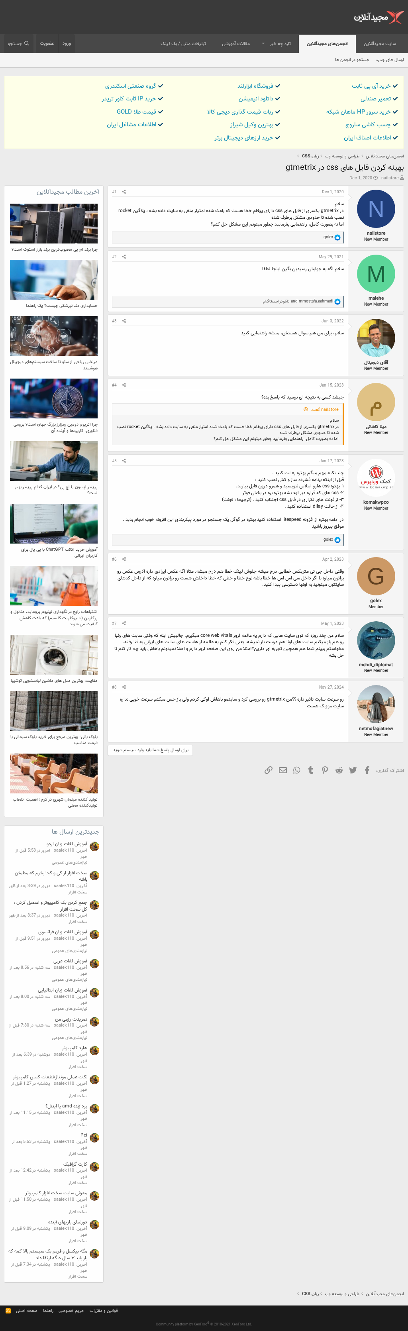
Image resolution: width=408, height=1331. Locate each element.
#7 (114, 624)
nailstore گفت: (325, 409)
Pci (83, 1135)
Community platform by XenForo (204, 1324)
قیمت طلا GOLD (136, 112)
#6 (114, 560)
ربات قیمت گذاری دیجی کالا (240, 112)
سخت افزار (78, 892)
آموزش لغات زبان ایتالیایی (62, 990)
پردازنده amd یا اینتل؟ (66, 1106)
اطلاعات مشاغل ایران (131, 125)
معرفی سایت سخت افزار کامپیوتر (56, 1193)
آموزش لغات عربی (70, 961)
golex (376, 601)
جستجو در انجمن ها (352, 60)
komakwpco (376, 502)
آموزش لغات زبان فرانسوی (62, 932)
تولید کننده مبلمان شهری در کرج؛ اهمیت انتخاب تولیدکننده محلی (55, 802)
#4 (114, 386)
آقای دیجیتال (376, 362)
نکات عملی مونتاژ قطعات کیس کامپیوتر (50, 1077)
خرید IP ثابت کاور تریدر (129, 99)
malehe (376, 298)
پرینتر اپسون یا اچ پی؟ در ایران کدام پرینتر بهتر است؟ (56, 490)
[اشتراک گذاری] (124, 192)
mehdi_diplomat (376, 665)
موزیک (326, 706)
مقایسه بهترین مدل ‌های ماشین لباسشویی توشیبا (54, 680)
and (298, 301)
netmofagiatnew (376, 728)
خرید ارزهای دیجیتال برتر (243, 138)
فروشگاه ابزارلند (255, 86)
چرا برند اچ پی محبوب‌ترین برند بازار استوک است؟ (55, 249)
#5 (114, 461)
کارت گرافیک (75, 1164)
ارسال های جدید (390, 60)
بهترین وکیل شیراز (251, 125)
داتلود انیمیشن (256, 99)
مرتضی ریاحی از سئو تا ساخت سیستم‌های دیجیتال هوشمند (54, 365)
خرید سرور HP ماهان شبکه (358, 112)
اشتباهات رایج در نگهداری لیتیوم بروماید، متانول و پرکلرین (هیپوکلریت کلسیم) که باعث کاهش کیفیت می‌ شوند (54, 618)
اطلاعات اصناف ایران (367, 138)
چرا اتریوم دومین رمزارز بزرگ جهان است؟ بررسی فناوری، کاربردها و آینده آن (56, 427)
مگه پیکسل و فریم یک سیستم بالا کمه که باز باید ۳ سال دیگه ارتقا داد (47, 1255)
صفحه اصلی (26, 1310)
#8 (114, 688)
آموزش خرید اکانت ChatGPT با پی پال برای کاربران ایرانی (59, 552)
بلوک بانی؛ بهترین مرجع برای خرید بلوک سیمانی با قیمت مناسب (54, 740)
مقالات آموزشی (236, 43)
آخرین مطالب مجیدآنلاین (68, 192)
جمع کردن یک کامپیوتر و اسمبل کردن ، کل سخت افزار (50, 906)
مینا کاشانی (376, 426)
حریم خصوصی (71, 1310)
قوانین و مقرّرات (104, 1310)
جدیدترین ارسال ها (75, 832)
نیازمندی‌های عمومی (69, 862)
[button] (263, 44)
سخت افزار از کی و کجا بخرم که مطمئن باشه (51, 876)
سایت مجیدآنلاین (380, 43)
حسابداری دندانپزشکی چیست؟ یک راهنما (62, 305)
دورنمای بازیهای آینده (67, 1222)
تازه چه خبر (280, 43)
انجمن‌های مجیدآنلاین (327, 43)
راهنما (48, 1310)
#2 (114, 257)
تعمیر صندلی (376, 99)
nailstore (390, 178)
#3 (114, 321)
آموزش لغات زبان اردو (67, 844)
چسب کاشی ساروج (368, 125)
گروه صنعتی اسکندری (130, 86)
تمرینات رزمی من (71, 1019)
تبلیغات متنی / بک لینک (183, 43)
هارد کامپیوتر (74, 1048)
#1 (114, 192)
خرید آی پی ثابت (371, 86)
